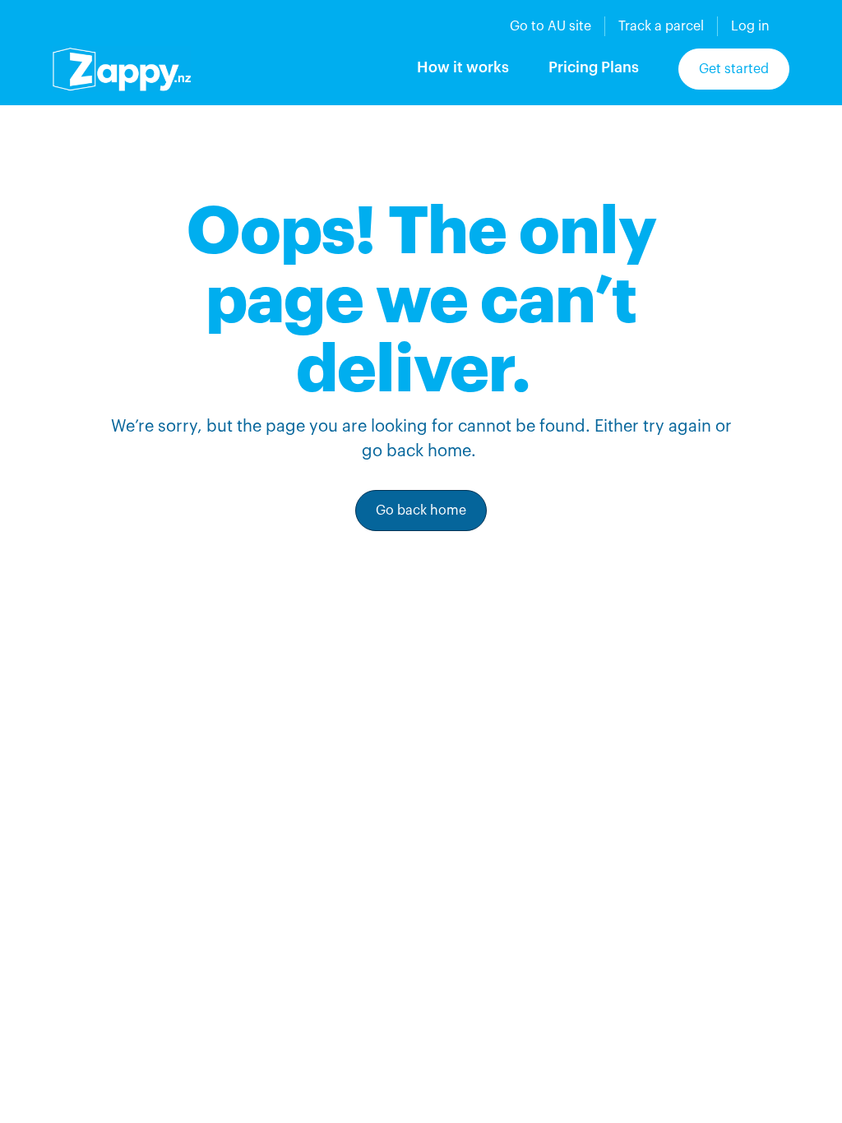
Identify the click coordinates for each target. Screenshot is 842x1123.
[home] (122, 69)
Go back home (421, 510)
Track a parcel (661, 26)
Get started (734, 69)
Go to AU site (550, 26)
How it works (463, 67)
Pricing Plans (593, 67)
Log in (750, 26)
